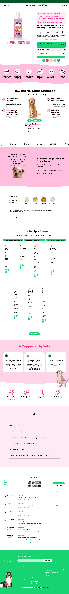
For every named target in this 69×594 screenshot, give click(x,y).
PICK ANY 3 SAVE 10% (34, 240)
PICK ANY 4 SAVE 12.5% (56, 240)
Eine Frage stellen (59, 485)
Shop (18, 570)
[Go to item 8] (39, 486)
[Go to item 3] (36, 482)
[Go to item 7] (36, 486)
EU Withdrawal (34, 583)
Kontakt (19, 577)
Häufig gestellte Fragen (36, 568)
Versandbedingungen (35, 570)
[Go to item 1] (29, 482)
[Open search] (51, 492)
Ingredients (13, 196)
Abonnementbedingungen (36, 572)
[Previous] (2, 26)
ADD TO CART (37, 120)
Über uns (19, 572)
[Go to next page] (41, 543)
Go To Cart (34, 333)
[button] (48, 39)
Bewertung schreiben (59, 483)
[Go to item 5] (29, 486)
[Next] (33, 26)
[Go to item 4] (39, 482)
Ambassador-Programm (22, 579)
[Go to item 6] (33, 486)
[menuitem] (28, 5)
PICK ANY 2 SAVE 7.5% (13, 240)
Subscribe (48, 560)
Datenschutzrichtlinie (35, 581)
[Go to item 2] (33, 482)
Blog (18, 574)
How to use (13, 217)
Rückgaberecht (34, 574)
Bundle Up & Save (34, 231)
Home (18, 568)
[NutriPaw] (6, 5)
